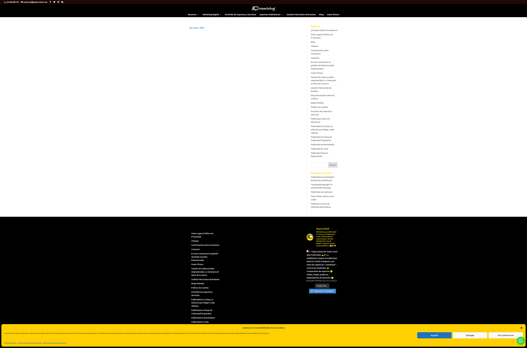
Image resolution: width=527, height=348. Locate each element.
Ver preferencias (506, 335)
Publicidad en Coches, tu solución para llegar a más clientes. (322, 129)
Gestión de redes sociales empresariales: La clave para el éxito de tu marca (323, 80)
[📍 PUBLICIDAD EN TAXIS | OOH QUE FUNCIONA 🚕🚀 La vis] (322, 265)
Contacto (315, 58)
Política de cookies (10, 343)
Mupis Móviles (317, 103)
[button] (521, 327)
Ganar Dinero (333, 15)
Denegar (470, 335)
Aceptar (434, 335)
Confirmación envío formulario (205, 245)
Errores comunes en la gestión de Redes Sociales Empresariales (322, 65)
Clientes (314, 46)
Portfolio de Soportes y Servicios (240, 15)
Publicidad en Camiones (321, 192)
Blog (321, 15)
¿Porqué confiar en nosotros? (324, 30)
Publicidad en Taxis (319, 149)
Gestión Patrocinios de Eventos (301, 15)
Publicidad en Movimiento (322, 144)
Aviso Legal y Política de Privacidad (29, 343)
